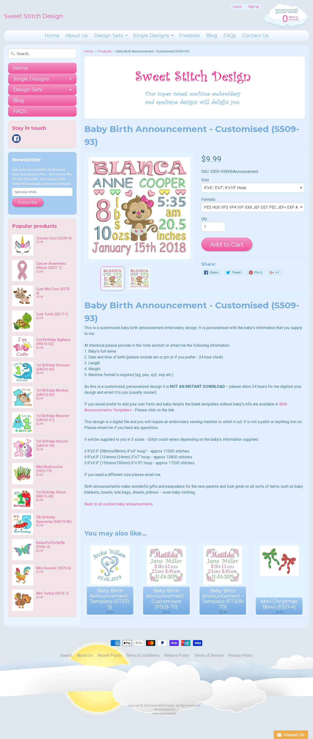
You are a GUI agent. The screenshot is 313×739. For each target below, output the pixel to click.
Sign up (253, 6)
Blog (211, 35)
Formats (208, 199)
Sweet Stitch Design (33, 16)
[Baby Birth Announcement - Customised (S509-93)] (112, 278)
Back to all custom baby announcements (118, 504)
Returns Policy (176, 655)
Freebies (189, 35)
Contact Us (255, 35)
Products (105, 51)
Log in (237, 6)
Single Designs (151, 35)
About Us (77, 35)
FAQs (229, 35)
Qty (204, 218)
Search (66, 655)
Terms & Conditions (142, 655)
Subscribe (27, 202)
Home (52, 35)
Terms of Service (209, 655)
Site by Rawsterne (164, 709)
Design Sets (108, 35)
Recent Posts (109, 655)
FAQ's (20, 111)
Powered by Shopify (164, 713)
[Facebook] (16, 138)
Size (205, 180)
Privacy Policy (240, 655)
